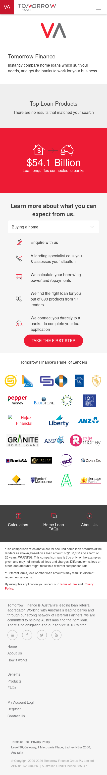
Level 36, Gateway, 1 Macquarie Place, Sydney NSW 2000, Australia (51, 750)
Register (14, 708)
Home (12, 646)
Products (14, 681)
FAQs (11, 687)
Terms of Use (68, 584)
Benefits (13, 674)
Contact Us (16, 715)
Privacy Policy (40, 741)
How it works (17, 659)
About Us (14, 652)
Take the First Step (53, 340)
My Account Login (21, 702)
